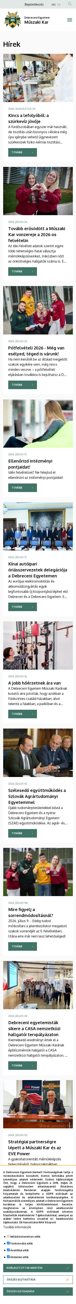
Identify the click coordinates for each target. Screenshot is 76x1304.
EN (59, 4)
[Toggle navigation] (69, 20)
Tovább (17, 152)
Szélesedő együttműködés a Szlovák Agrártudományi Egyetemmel (37, 796)
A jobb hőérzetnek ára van (34, 683)
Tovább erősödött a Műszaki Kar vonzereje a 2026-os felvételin (36, 234)
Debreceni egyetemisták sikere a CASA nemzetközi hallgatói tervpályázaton (34, 1028)
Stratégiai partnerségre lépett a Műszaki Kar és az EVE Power (34, 1147)
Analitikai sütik (19, 1250)
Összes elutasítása (21, 1279)
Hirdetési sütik (19, 1257)
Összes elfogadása (20, 1291)
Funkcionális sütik (21, 1243)
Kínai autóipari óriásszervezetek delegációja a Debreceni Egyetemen (37, 569)
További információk (17, 1227)
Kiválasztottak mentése (25, 1267)
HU (54, 4)
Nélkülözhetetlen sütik (25, 1236)
